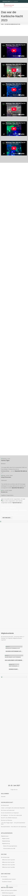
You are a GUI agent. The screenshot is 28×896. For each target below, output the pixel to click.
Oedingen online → (14, 669)
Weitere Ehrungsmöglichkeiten (10, 846)
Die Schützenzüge (5, 857)
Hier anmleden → (7, 517)
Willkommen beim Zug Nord (8, 859)
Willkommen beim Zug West (8, 864)
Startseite (3, 796)
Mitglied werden (5, 838)
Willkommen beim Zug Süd (8, 862)
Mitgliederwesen (4, 836)
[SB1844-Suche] (25, 5)
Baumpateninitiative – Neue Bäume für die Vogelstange (13, 826)
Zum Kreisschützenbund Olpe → (14, 651)
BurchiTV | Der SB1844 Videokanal (9, 817)
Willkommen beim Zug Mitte (8, 867)
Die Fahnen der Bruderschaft (7, 810)
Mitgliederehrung (6, 843)
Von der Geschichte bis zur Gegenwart (10, 812)
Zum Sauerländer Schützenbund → (14, 660)
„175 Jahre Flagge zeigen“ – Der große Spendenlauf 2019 (13, 823)
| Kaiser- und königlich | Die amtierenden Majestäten (13, 807)
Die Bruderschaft (5, 805)
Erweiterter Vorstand (6, 881)
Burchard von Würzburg (6, 820)
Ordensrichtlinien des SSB (9, 848)
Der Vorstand (4, 876)
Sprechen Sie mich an (18, 487)
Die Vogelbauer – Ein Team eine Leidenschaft (11, 815)
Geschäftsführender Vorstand (9, 879)
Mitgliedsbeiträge (6, 841)
